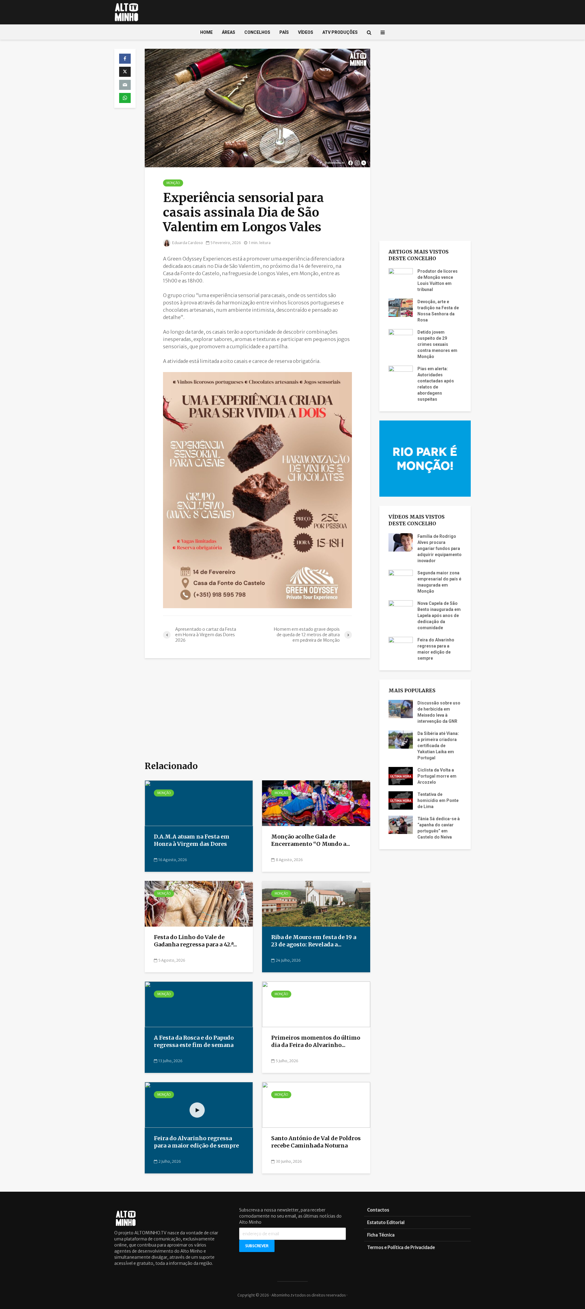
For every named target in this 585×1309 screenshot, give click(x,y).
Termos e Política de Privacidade (401, 1247)
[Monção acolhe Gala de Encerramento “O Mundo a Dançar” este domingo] (316, 803)
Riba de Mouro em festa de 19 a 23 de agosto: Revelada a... (313, 941)
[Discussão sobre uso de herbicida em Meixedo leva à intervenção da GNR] (400, 708)
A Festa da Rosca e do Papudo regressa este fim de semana (194, 1041)
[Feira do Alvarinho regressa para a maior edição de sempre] (199, 1104)
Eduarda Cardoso (187, 242)
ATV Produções (340, 32)
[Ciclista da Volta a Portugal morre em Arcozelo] (400, 775)
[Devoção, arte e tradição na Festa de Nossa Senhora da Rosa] (400, 307)
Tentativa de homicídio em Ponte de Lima (438, 800)
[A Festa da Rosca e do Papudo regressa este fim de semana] (199, 1004)
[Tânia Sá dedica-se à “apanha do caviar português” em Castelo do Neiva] (400, 824)
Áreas (228, 32)
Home (206, 32)
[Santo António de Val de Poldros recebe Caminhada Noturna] (316, 1104)
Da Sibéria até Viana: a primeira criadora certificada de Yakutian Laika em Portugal (438, 745)
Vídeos (305, 32)
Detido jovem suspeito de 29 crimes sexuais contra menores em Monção (437, 344)
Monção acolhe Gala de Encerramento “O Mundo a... (310, 840)
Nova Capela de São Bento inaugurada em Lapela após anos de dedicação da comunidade (439, 615)
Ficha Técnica (381, 1235)
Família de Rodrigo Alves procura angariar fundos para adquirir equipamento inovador (439, 548)
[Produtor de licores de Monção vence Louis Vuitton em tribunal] (400, 276)
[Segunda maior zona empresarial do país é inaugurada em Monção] (400, 578)
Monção (173, 183)
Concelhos (257, 32)
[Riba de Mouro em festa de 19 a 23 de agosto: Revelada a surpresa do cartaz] (316, 903)
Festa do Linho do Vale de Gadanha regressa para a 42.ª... (195, 941)
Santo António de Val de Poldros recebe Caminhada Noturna (316, 1142)
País (284, 32)
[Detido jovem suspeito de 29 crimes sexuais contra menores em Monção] (400, 337)
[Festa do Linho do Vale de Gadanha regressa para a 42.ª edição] (199, 903)
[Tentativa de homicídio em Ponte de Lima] (400, 800)
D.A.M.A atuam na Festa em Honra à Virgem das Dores (191, 840)
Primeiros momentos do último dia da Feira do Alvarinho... (315, 1041)
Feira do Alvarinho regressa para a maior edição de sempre (196, 1142)
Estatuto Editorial (386, 1222)
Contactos (378, 1210)
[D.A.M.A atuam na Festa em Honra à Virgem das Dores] (199, 803)
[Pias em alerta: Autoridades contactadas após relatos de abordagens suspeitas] (400, 374)
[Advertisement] (257, 710)
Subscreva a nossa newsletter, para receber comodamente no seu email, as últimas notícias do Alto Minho (290, 1216)
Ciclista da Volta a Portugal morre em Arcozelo (436, 776)
